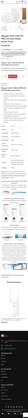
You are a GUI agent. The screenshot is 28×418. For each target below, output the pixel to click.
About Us (3, 358)
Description (4, 83)
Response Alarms (17, 411)
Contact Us (3, 361)
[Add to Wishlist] (19, 76)
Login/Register (4, 377)
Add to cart (12, 76)
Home (2, 364)
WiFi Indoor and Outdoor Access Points (15, 54)
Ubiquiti (8, 56)
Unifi (12, 56)
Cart (2, 380)
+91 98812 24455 (8, 345)
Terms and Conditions (6, 399)
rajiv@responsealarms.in (10, 348)
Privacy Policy (4, 396)
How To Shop (4, 390)
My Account (4, 374)
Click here (11, 177)
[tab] (4, 84)
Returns (3, 393)
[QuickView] (24, 76)
